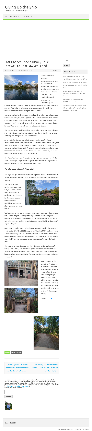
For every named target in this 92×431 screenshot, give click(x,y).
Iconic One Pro (63, 429)
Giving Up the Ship (21, 7)
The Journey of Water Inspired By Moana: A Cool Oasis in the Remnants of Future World (45, 368)
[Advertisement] (46, 38)
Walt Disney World (12, 16)
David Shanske (12, 70)
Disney (7, 352)
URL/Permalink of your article (14, 388)
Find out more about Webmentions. (17, 386)
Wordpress (85, 429)
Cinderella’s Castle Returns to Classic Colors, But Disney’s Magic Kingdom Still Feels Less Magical (74, 108)
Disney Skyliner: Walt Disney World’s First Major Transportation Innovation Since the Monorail (17, 368)
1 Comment (54, 70)
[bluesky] (52, 298)
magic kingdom (16, 352)
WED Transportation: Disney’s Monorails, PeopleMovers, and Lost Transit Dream (74, 93)
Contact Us (28, 16)
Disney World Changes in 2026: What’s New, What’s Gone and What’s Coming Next (75, 85)
